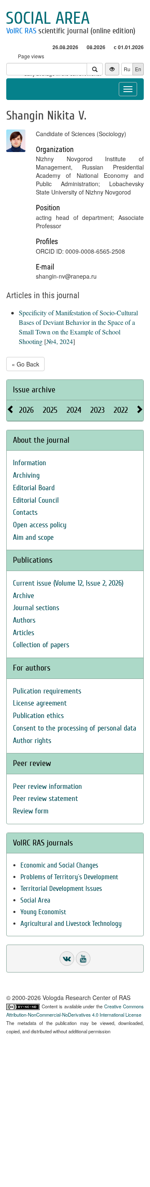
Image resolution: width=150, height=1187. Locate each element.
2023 (97, 410)
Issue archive (34, 389)
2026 (26, 410)
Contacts (25, 512)
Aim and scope (33, 537)
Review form (30, 811)
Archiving (26, 475)
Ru (127, 68)
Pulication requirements (47, 691)
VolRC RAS (21, 30)
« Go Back (25, 364)
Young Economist (43, 912)
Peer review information (47, 786)
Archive (23, 595)
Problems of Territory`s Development (69, 877)
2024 (74, 410)
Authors (24, 620)
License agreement (40, 703)
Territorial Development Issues (61, 889)
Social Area (35, 900)
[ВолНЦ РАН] (67, 958)
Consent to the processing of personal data (74, 728)
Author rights (32, 740)
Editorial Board (34, 488)
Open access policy (40, 525)
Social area (48, 18)
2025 (50, 410)
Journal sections (36, 607)
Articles (23, 632)
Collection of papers (41, 645)
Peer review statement (45, 798)
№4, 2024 (59, 341)
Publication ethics (38, 715)
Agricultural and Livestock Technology (71, 924)
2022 (121, 410)
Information (29, 463)
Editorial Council (36, 500)
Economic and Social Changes (59, 865)
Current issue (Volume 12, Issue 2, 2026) (68, 583)
